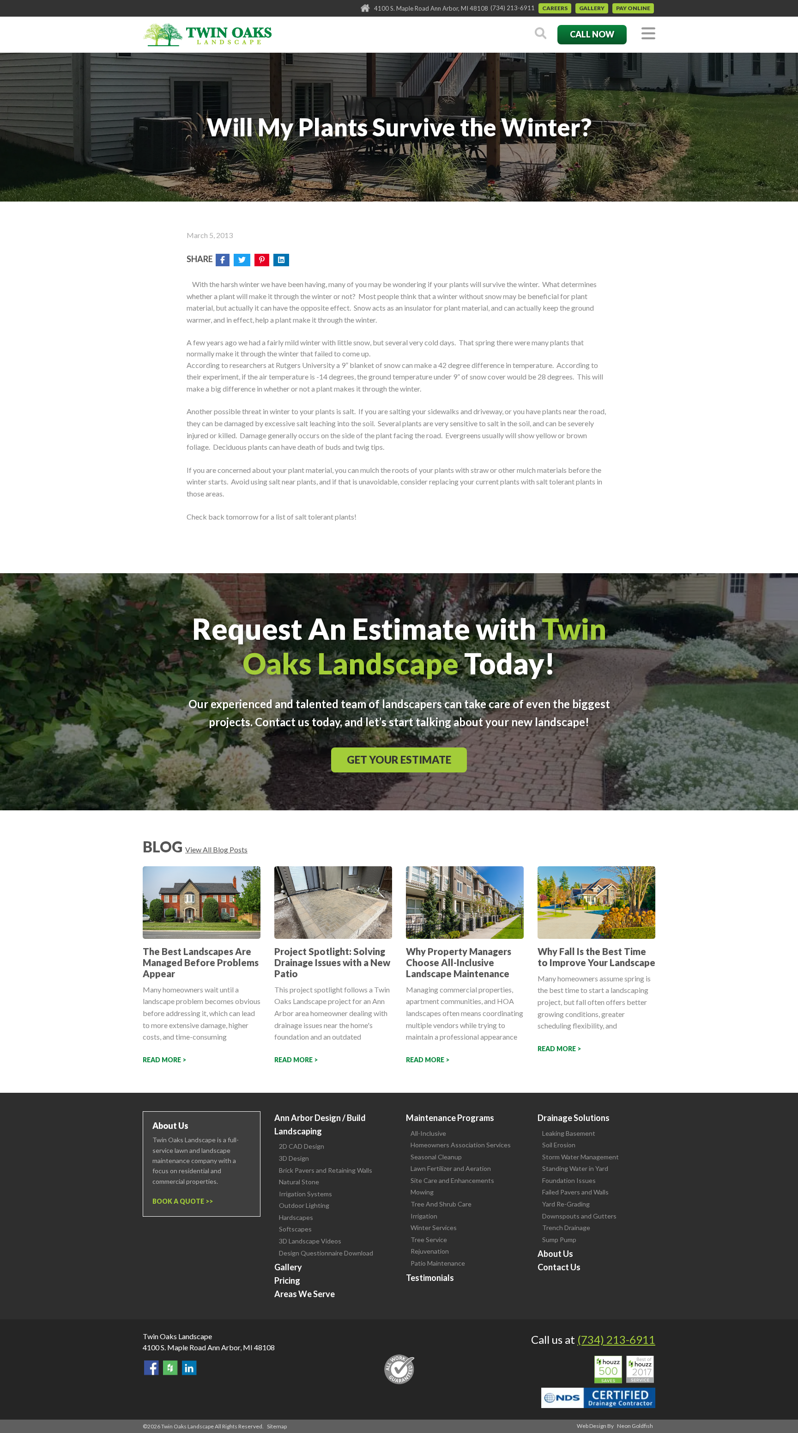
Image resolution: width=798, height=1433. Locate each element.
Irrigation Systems (305, 1194)
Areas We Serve (304, 1294)
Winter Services (434, 1227)
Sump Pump (559, 1239)
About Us (555, 1254)
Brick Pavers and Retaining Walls (325, 1170)
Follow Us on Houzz (170, 1367)
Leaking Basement (568, 1133)
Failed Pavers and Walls (575, 1192)
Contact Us (559, 1267)
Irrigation (424, 1216)
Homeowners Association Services (461, 1145)
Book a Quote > (180, 1201)
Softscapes (295, 1229)
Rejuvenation (430, 1251)
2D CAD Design (301, 1146)
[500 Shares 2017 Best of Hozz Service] (624, 1370)
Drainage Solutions (574, 1118)
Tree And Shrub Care (441, 1204)
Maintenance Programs (450, 1118)
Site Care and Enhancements (452, 1180)
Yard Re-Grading (566, 1204)
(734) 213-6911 (512, 8)
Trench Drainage (566, 1227)
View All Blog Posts (216, 849)
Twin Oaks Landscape (177, 1336)
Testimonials (430, 1278)
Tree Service (429, 1239)
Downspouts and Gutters (579, 1216)
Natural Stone (299, 1182)
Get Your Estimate (399, 759)
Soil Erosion (558, 1145)
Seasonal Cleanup (436, 1157)
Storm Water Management (580, 1157)
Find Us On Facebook (151, 1367)
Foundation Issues (569, 1180)
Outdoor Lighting (304, 1205)
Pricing (287, 1280)
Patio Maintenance (438, 1263)
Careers (555, 8)
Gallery (592, 8)
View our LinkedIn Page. (189, 1367)
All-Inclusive (428, 1133)
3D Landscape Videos (310, 1241)
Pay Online (633, 8)
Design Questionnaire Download (326, 1253)
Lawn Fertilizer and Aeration (451, 1168)
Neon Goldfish (635, 1425)
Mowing (422, 1192)
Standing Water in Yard (575, 1168)
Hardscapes (296, 1217)
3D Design (294, 1158)
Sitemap (277, 1426)
